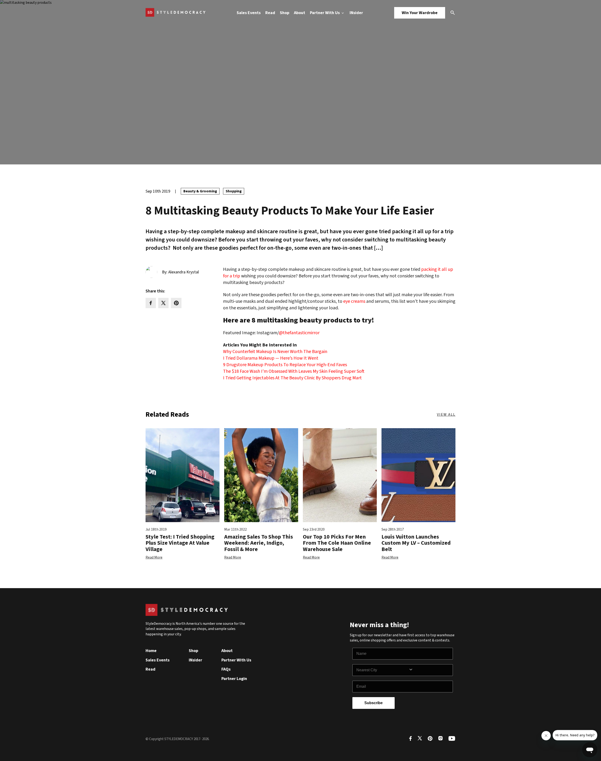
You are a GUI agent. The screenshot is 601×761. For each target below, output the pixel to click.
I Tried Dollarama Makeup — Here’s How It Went (270, 358)
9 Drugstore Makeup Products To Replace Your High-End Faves (285, 364)
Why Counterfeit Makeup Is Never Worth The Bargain (275, 351)
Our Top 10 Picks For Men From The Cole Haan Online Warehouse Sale (337, 543)
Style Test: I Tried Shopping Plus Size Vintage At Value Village (180, 543)
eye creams (354, 301)
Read (270, 13)
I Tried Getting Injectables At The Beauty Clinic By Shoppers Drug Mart (292, 378)
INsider (356, 13)
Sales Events (249, 13)
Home (151, 651)
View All (446, 414)
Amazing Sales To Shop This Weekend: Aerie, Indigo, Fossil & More (258, 543)
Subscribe (373, 703)
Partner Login (234, 679)
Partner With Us (325, 13)
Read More (154, 557)
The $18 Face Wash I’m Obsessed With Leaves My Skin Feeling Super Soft (293, 371)
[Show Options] (429, 670)
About (299, 13)
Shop (284, 13)
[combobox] (382, 670)
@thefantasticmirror (299, 333)
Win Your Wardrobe (420, 13)
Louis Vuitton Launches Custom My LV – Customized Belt (416, 543)
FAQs (226, 669)
